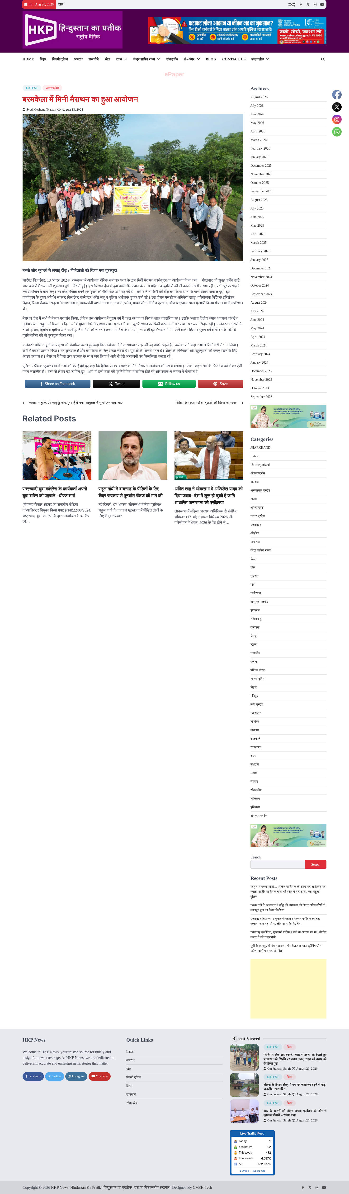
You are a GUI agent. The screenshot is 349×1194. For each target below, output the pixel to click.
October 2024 (259, 285)
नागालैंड (255, 653)
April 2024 (257, 337)
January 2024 (259, 362)
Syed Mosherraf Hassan (41, 109)
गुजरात (254, 576)
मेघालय (254, 730)
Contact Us (233, 59)
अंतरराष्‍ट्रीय (257, 473)
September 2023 (261, 397)
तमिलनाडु (256, 619)
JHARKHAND (260, 447)
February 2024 (260, 354)
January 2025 (259, 260)
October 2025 (259, 183)
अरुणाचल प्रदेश (260, 490)
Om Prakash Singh (279, 1068)
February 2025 (260, 251)
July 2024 (257, 311)
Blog (211, 59)
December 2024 (261, 268)
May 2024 (257, 328)
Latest (32, 88)
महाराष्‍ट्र (255, 713)
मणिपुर (254, 696)
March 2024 (258, 345)
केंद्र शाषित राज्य (144, 59)
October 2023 (259, 388)
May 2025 (257, 225)
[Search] (322, 59)
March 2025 (258, 242)
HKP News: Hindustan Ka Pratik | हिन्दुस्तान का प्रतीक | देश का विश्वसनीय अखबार (110, 1187)
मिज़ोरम (254, 721)
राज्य (119, 59)
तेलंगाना (254, 627)
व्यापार (254, 781)
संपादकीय (172, 59)
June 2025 (257, 217)
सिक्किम (255, 798)
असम (253, 499)
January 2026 (259, 157)
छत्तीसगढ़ (255, 593)
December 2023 (261, 371)
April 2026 (257, 131)
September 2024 (261, 294)
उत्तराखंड (255, 524)
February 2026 (260, 148)
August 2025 (259, 200)
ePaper (174, 74)
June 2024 (257, 320)
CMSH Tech (202, 1187)
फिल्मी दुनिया (60, 59)
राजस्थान (255, 747)
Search (255, 857)
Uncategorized (260, 465)
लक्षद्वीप (254, 764)
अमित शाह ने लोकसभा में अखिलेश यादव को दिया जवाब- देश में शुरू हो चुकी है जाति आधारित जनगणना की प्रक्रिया (208, 495)
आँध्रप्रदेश (257, 507)
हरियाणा (255, 807)
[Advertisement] (288, 989)
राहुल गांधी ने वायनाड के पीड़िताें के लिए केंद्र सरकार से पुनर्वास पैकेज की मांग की (130, 492)
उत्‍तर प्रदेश (52, 88)
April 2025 (257, 234)
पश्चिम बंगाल (257, 670)
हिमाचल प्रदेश (258, 816)
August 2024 (259, 302)
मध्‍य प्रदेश (256, 704)
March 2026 (258, 140)
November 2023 (261, 379)
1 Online (244, 1171)
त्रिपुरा (254, 636)
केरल (253, 559)
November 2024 (261, 277)
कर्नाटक (255, 542)
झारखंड (255, 610)
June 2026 (257, 114)
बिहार (43, 59)
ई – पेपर (189, 59)
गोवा (252, 584)
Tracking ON (258, 1171)
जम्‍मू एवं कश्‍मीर (259, 602)
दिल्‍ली (253, 644)
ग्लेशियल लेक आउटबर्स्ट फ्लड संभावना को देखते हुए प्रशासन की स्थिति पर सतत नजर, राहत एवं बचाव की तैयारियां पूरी (295, 1059)
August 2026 (259, 97)
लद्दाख (253, 773)
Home (28, 59)
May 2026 (257, 123)
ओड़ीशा (254, 533)
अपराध (78, 59)
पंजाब (253, 661)
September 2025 (261, 191)
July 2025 (257, 208)
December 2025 (261, 165)
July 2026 (257, 105)
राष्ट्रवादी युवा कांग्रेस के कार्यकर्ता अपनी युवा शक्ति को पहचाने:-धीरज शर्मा (55, 492)
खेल (60, 4)
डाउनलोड (257, 59)
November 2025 (261, 174)
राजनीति (94, 59)
